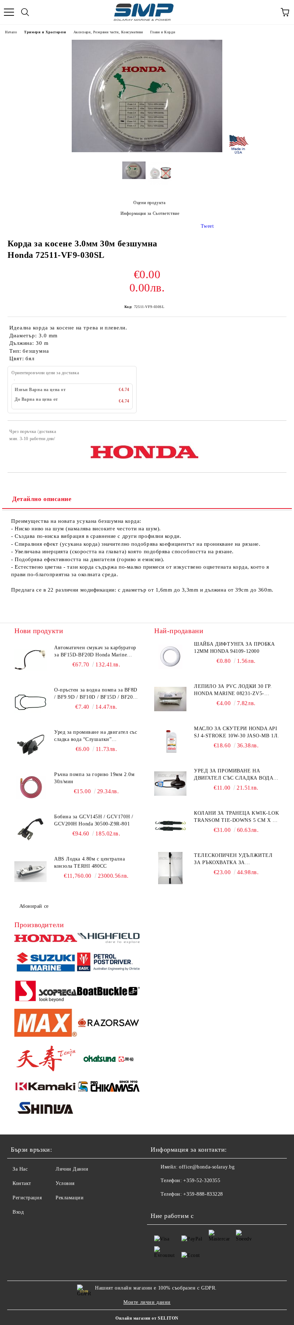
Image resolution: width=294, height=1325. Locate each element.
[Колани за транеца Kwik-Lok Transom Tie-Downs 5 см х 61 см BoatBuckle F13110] (170, 826)
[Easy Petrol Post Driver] (108, 963)
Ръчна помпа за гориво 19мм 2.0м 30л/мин (94, 778)
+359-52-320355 (201, 1180)
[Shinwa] (45, 1109)
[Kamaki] (45, 1087)
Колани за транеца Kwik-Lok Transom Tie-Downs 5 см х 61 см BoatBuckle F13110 (236, 817)
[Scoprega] (45, 992)
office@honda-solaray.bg (206, 1167)
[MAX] (45, 1024)
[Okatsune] (108, 1059)
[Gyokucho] (108, 1024)
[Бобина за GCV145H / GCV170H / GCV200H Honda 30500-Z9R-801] (30, 829)
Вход (18, 1212)
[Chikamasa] (108, 1087)
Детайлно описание (42, 498)
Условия (65, 1183)
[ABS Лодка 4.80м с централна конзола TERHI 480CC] (30, 872)
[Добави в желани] (276, 432)
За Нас (20, 1169)
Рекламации (70, 1197)
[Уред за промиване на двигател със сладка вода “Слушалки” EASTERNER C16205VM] (170, 783)
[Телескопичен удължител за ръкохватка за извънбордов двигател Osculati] (170, 868)
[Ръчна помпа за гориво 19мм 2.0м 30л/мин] (30, 787)
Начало (11, 32)
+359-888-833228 (203, 1194)
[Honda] (45, 939)
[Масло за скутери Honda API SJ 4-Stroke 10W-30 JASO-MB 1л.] (170, 741)
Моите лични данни (147, 1302)
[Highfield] (108, 939)
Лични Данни (72, 1169)
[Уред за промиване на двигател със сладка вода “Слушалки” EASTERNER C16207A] (30, 745)
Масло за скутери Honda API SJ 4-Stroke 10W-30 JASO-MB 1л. (236, 732)
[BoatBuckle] (108, 992)
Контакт (22, 1183)
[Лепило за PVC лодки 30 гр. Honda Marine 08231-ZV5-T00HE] (170, 699)
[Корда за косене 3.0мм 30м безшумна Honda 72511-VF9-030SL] (147, 150)
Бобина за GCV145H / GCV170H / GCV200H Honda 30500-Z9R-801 (93, 820)
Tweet (207, 226)
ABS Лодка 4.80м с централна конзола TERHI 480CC (89, 862)
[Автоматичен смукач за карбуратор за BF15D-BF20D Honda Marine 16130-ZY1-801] (30, 660)
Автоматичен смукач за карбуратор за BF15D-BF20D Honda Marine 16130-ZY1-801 (95, 652)
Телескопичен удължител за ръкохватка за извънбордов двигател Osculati (233, 859)
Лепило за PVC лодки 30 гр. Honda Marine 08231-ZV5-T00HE (233, 690)
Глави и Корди (162, 32)
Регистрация (27, 1197)
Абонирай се (34, 906)
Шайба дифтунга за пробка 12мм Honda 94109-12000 (234, 647)
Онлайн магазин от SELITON (147, 1318)
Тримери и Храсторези (45, 32)
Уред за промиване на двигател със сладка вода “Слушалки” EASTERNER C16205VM (233, 775)
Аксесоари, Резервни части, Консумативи (108, 32)
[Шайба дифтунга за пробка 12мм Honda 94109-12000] (170, 657)
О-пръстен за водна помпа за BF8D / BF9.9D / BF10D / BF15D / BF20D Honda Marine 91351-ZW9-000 (95, 694)
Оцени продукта (149, 202)
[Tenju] (45, 1059)
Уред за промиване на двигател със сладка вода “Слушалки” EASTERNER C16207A (95, 736)
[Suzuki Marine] (45, 962)
